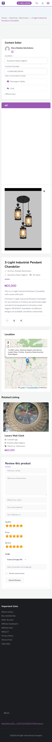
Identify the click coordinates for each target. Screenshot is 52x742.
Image (7, 554)
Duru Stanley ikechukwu (20, 271)
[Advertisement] (26, 121)
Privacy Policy (7, 636)
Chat (12, 88)
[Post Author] (7, 48)
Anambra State (13, 275)
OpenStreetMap (32, 387)
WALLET (5, 632)
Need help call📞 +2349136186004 (17, 723)
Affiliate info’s (7, 628)
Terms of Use (7, 640)
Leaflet (22, 387)
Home (4, 18)
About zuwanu (7, 612)
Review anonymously (16, 573)
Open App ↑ (6, 644)
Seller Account (8, 620)
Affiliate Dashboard (10, 624)
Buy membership (8, 616)
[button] (48, 3)
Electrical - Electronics (19, 18)
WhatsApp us (37, 723)
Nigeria (24, 275)
